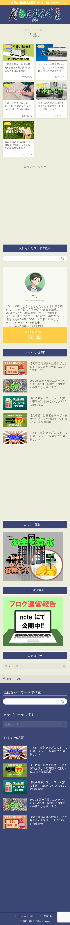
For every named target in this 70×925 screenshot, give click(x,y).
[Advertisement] (35, 206)
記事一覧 (48, 916)
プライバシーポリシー (28, 916)
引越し (18, 679)
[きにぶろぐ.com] (35, 21)
